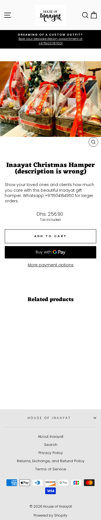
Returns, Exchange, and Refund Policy (50, 461)
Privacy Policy (50, 452)
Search (50, 444)
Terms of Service (50, 469)
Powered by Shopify (50, 515)
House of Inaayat (49, 418)
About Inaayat (50, 436)
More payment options (51, 265)
